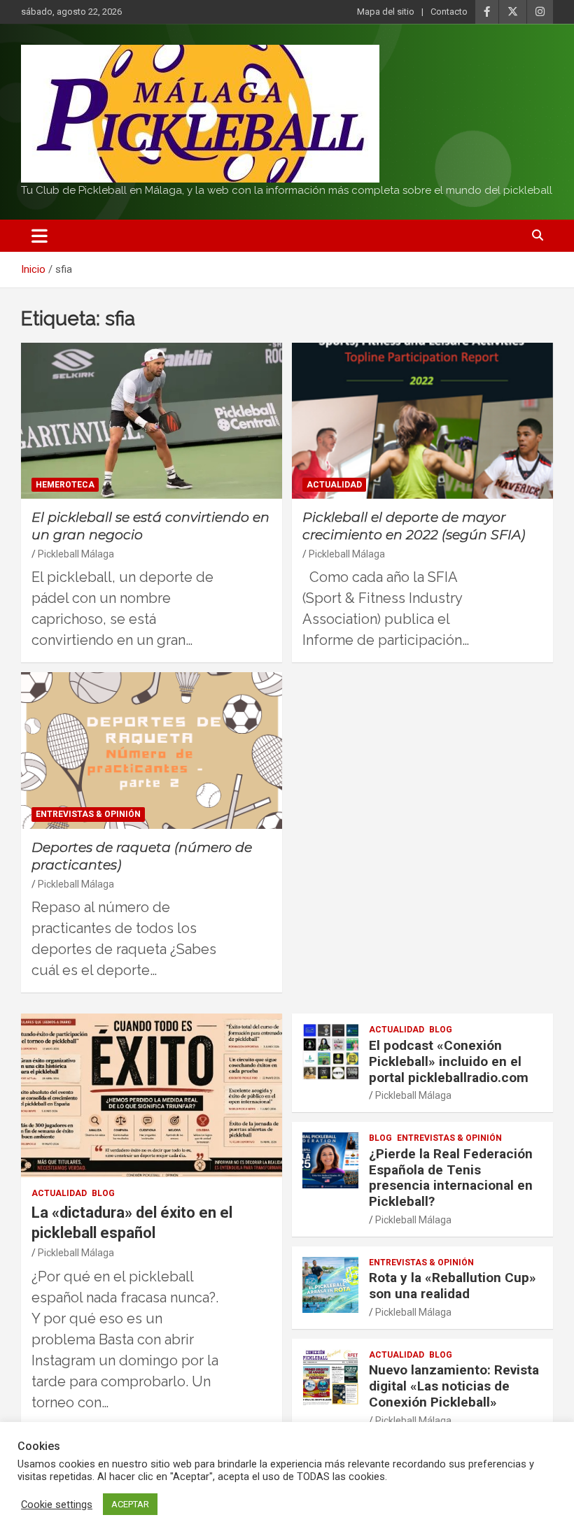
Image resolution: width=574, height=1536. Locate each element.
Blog (103, 1193)
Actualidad (334, 485)
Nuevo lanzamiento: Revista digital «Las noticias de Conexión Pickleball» (454, 1386)
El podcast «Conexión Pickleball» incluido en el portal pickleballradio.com (448, 1061)
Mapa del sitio (385, 11)
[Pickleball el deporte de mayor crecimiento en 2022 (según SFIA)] (422, 420)
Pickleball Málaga (76, 554)
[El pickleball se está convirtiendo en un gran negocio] (151, 420)
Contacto (449, 11)
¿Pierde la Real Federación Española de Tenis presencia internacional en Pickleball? (451, 1177)
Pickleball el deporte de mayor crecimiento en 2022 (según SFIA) (413, 526)
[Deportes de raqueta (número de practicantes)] (151, 751)
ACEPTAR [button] (130, 1504)
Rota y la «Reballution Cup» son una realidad (452, 1286)
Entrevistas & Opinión (88, 814)
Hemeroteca (65, 485)
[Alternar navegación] (39, 236)
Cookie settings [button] (56, 1504)
